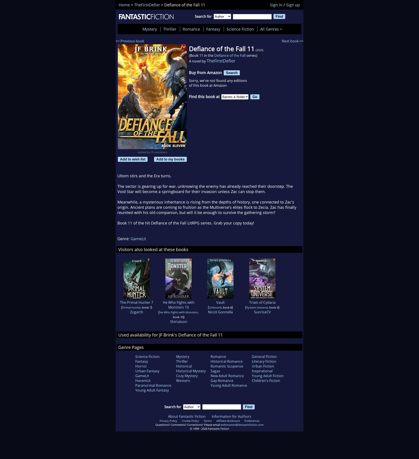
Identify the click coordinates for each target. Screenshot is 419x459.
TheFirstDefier (221, 61)
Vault (220, 302)
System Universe (257, 307)
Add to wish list (132, 159)
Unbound (215, 307)
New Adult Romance (227, 375)
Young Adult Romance (229, 385)
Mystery (150, 29)
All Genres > (272, 29)
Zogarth (136, 312)
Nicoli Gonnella (220, 312)
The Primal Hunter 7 (136, 302)
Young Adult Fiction (268, 375)
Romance (191, 29)
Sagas (215, 371)
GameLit (138, 238)
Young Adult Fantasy (152, 390)
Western (183, 380)
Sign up (293, 4)
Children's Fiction (266, 380)
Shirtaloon (178, 321)
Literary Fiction (264, 361)
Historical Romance (227, 361)
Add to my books (170, 159)
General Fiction (264, 356)
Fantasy (213, 29)
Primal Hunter (131, 307)
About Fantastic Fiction (187, 416)
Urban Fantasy (147, 371)
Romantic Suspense (227, 366)
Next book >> (292, 41)
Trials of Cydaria (262, 302)
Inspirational (262, 371)
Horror (141, 366)
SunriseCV (262, 312)
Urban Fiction (263, 366)
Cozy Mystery (187, 375)
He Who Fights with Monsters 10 (178, 305)
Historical (184, 366)
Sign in (276, 4)
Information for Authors (231, 416)
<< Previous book (130, 41)
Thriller (169, 29)
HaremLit (143, 380)
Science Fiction (240, 29)
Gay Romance (222, 380)
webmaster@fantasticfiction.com (242, 425)
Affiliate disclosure (228, 421)
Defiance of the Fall (230, 55)
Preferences (252, 421)
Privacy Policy (168, 421)
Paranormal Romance (153, 385)
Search (232, 73)
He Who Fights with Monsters (179, 312)
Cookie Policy (190, 421)
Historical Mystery (191, 371)
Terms (208, 421)
